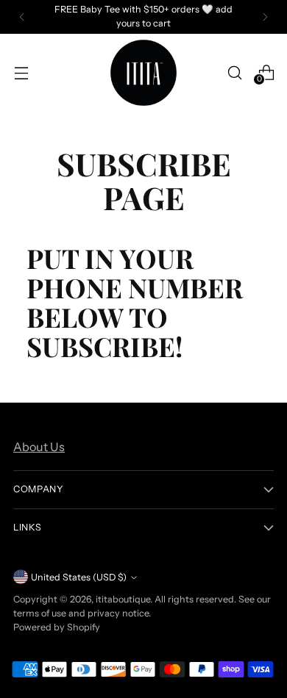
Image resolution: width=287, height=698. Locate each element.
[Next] (265, 17)
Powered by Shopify (56, 627)
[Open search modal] (234, 72)
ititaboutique (123, 599)
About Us (39, 446)
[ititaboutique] (143, 73)
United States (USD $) (79, 577)
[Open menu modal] (21, 72)
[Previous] (22, 17)
